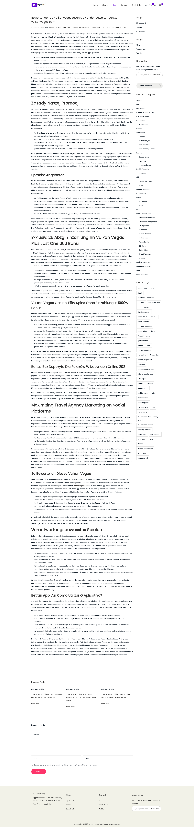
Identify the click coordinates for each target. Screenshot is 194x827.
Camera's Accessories (145, 112)
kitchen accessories (146, 369)
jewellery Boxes (145, 165)
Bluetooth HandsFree (147, 218)
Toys (141, 185)
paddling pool (143, 402)
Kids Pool (141, 364)
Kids (137, 177)
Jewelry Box (154, 355)
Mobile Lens (143, 238)
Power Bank (142, 412)
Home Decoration (145, 350)
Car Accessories (142, 116)
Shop (138, 45)
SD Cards (142, 246)
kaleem (51, 27)
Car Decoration (144, 312)
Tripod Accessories (145, 449)
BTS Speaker (144, 226)
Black (140, 293)
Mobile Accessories (143, 213)
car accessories (144, 307)
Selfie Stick (142, 434)
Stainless (141, 439)
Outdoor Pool (143, 398)
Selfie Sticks (143, 250)
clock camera (143, 322)
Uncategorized (142, 274)
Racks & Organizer (143, 262)
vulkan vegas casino (82, 486)
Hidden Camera (144, 345)
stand (151, 439)
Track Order (141, 49)
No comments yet (119, 27)
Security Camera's (143, 266)
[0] (151, 5)
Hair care (142, 161)
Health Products (142, 169)
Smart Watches (145, 254)
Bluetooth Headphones (148, 222)
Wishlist (139, 53)
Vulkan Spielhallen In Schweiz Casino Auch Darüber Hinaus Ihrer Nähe (81, 697)
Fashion (139, 153)
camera (141, 302)
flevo (153, 331)
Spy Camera (155, 434)
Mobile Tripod (143, 393)
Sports (138, 270)
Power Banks (144, 242)
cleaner (154, 317)
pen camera (143, 407)
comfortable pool (145, 326)
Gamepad (143, 230)
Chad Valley (142, 317)
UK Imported (143, 458)
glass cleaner (143, 341)
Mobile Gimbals (145, 234)
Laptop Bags (141, 193)
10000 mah (142, 288)
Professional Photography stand (148, 418)
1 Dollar (139, 100)
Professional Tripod (145, 425)
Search (160, 86)
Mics (138, 209)
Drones (139, 128)
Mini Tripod (142, 379)
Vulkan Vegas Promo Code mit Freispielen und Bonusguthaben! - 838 (83, 27)
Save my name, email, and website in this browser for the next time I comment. (65, 765)
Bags (138, 104)
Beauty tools (144, 157)
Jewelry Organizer (145, 360)
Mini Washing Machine (148, 149)
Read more (35, 703)
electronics (140, 133)
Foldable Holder (144, 336)
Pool (153, 407)
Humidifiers (143, 124)
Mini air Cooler (144, 145)
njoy (154, 393)
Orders (139, 27)
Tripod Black (142, 453)
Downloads (140, 31)
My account (141, 23)
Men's (138, 197)
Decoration (140, 120)
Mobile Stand (143, 388)
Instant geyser (144, 141)
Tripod (140, 444)
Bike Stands (140, 108)
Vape (141, 205)
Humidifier (142, 355)
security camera (144, 429)
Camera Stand (154, 302)
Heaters (142, 137)
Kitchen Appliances (143, 189)
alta (152, 288)
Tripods (142, 258)
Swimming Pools (145, 181)
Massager (143, 173)
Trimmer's (143, 201)
